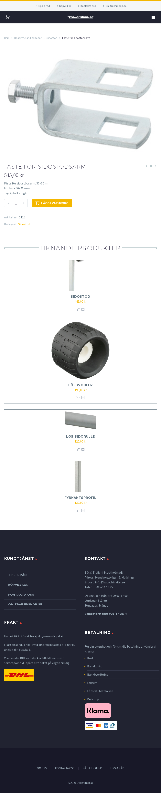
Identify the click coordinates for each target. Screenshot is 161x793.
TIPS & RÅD (117, 768)
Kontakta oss (88, 6)
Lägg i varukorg (51, 203)
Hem (6, 38)
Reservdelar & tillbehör (28, 38)
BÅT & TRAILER (92, 768)
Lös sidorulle (80, 436)
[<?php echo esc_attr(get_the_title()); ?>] (82, 309)
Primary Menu (153, 17)
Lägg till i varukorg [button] (78, 309)
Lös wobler (80, 385)
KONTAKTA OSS (64, 768)
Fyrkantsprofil (80, 498)
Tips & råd (44, 6)
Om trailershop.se (116, 6)
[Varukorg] (7, 17)
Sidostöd (52, 38)
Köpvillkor (65, 6)
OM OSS (42, 768)
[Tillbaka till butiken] (151, 166)
